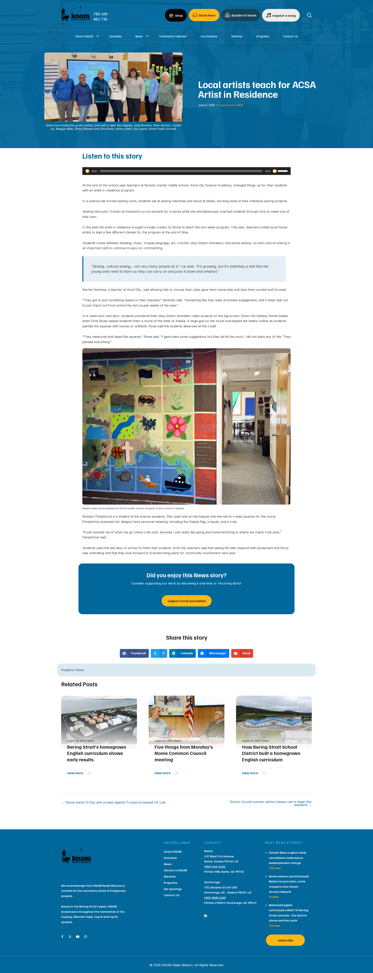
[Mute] (275, 171)
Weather (236, 36)
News (139, 36)
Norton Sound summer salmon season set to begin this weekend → (270, 803)
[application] (186, 171)
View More (75, 773)
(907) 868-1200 (215, 898)
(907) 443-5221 (215, 866)
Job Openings (173, 889)
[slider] (283, 170)
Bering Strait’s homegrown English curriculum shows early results (96, 753)
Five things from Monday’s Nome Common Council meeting (183, 753)
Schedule (115, 36)
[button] (98, 36)
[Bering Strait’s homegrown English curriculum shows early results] (99, 721)
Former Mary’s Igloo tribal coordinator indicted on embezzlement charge (287, 858)
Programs (262, 36)
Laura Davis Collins (231, 105)
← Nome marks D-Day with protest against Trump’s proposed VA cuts (114, 802)
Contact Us (290, 36)
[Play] (87, 171)
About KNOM (84, 36)
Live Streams (208, 36)
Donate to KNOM (175, 870)
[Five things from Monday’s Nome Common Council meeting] (186, 721)
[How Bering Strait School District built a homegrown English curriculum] (274, 721)
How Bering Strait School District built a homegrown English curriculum (271, 753)
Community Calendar (173, 36)
